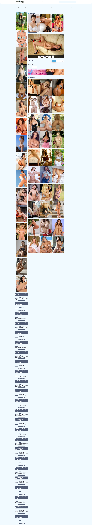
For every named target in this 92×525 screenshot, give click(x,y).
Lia (32, 64)
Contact (48, 1)
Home (37, 1)
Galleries (42, 1)
